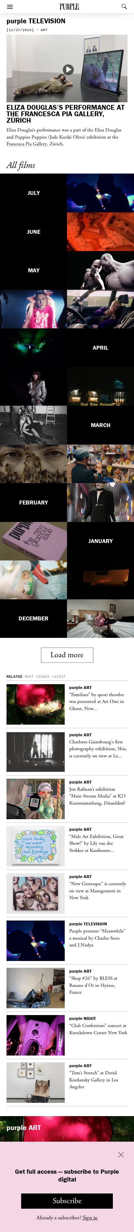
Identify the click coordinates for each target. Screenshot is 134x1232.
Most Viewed (37, 677)
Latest (59, 677)
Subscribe (67, 1201)
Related (14, 677)
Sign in (90, 1217)
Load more (67, 655)
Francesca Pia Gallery (27, 144)
